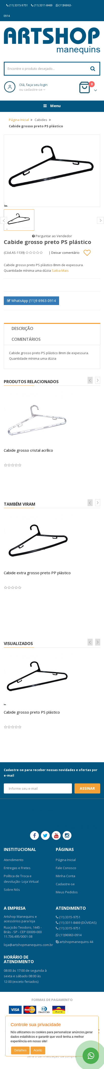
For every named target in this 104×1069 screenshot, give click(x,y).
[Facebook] (34, 835)
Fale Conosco (66, 868)
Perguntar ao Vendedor (53, 236)
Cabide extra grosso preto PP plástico (37, 572)
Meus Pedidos (67, 892)
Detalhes (20, 1050)
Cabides (41, 119)
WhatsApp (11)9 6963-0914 (33, 300)
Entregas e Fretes (17, 868)
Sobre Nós (12, 889)
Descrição (22, 328)
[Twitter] (45, 835)
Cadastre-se (65, 884)
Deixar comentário (65, 252)
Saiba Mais (60, 270)
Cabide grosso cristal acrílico (28, 450)
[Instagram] (67, 835)
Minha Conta (65, 876)
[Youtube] (56, 835)
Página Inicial (19, 119)
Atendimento (13, 860)
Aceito (38, 1050)
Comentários (26, 339)
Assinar (87, 788)
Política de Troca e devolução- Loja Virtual (21, 879)
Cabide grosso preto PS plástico (32, 712)
